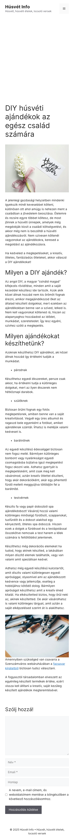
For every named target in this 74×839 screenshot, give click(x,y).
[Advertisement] (37, 56)
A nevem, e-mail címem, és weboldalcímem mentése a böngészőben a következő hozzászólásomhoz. (39, 794)
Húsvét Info (17, 6)
